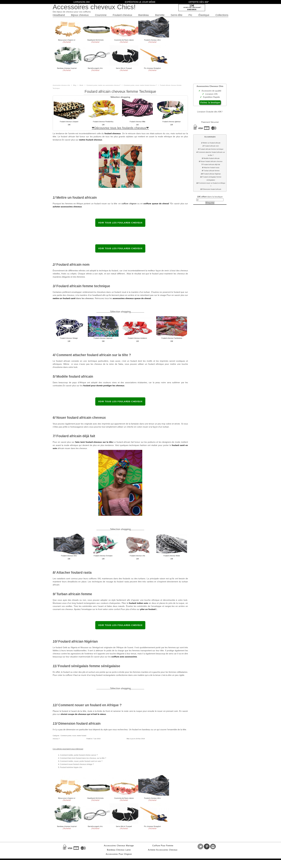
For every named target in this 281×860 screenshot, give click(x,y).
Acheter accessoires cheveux (163, 850)
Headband (59, 15)
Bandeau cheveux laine (119, 850)
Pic (190, 15)
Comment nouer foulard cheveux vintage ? (77, 764)
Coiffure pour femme (162, 846)
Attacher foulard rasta (211, 167)
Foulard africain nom (211, 146)
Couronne (101, 15)
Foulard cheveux (122, 15)
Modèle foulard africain (212, 158)
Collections (221, 15)
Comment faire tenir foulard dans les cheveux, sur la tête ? (83, 758)
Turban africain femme (212, 170)
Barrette (160, 15)
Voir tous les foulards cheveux (120, 223)
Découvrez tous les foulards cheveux (120, 127)
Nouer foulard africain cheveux (211, 161)
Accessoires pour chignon (119, 854)
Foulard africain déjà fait (211, 164)
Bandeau (143, 15)
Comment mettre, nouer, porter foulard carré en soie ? (81, 761)
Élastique (203, 15)
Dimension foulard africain (212, 189)
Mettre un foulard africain (211, 143)
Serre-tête (176, 15)
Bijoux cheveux (80, 15)
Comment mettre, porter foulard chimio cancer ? (79, 755)
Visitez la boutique (210, 102)
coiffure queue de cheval (156, 203)
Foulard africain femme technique (211, 149)
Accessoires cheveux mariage (119, 846)
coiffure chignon (128, 203)
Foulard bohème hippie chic (71, 767)
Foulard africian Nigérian (212, 174)
